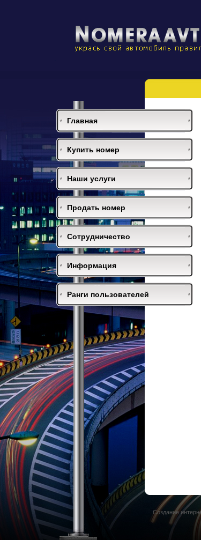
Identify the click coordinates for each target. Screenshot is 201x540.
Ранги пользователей (108, 294)
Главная (82, 120)
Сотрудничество (98, 236)
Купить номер (93, 149)
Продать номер (96, 207)
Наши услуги (91, 178)
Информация (91, 265)
